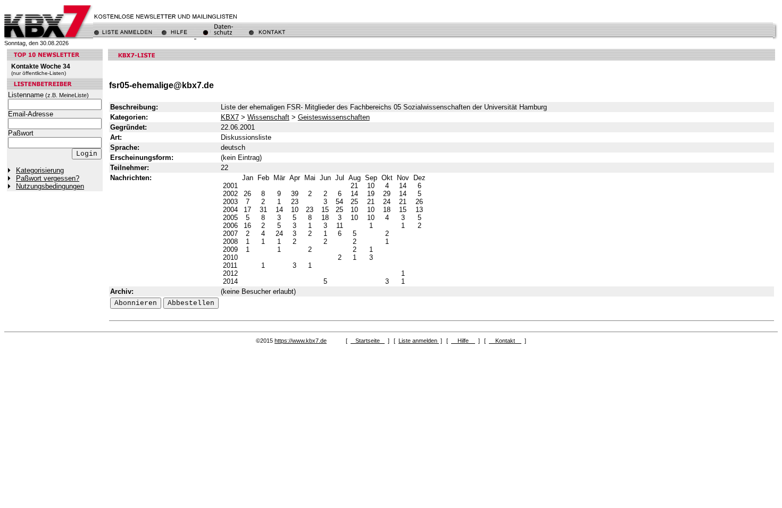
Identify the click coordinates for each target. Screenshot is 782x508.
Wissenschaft (268, 117)
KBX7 (230, 117)
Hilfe (463, 340)
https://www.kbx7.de (300, 340)
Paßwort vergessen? (47, 178)
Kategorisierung (40, 170)
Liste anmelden (418, 340)
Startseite (368, 340)
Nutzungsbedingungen (50, 186)
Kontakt (505, 340)
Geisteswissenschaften (334, 117)
